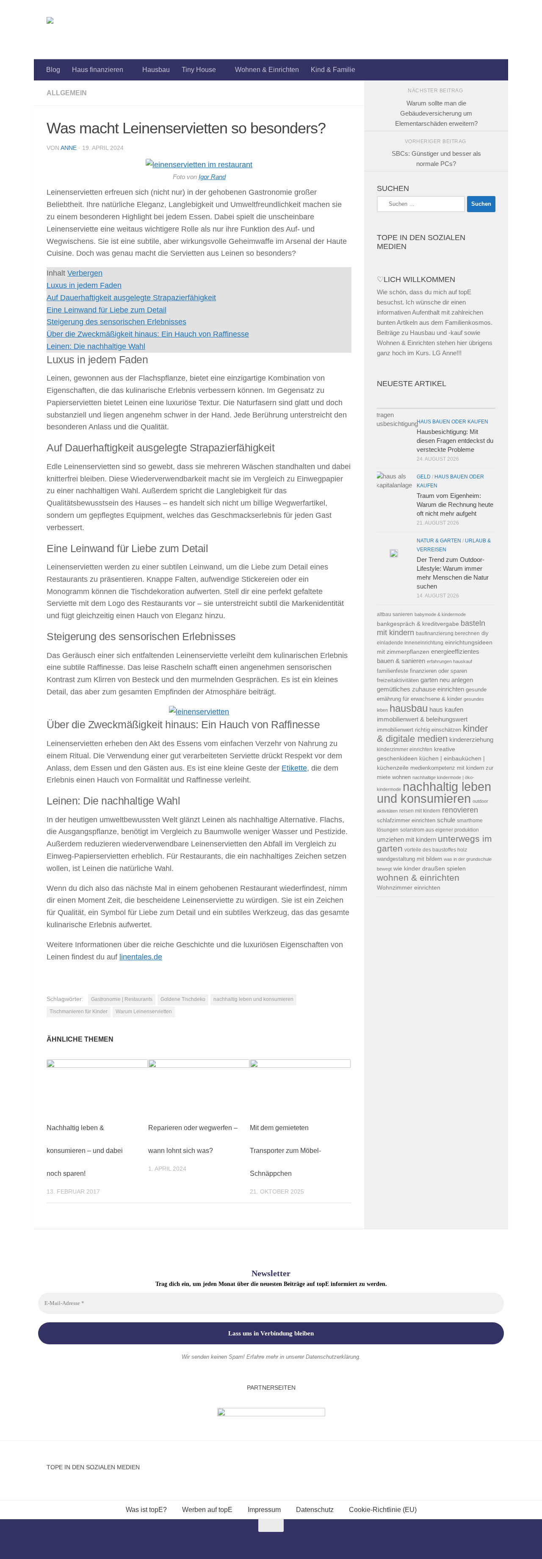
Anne (69, 147)
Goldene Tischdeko (182, 999)
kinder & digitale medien (432, 733)
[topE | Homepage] (69, 29)
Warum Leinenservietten (144, 1011)
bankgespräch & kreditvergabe (418, 624)
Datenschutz (315, 1509)
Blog (53, 69)
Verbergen (84, 273)
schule (446, 820)
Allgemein (67, 93)
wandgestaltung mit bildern (409, 859)
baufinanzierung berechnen (448, 633)
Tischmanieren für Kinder (79, 1011)
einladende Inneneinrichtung (410, 642)
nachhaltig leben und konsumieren (253, 999)
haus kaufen (446, 709)
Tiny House (199, 69)
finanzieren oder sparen (438, 671)
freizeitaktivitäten (398, 680)
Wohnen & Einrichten (267, 69)
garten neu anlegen (446, 680)
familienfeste (392, 671)
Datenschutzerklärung (332, 1357)
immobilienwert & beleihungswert (422, 719)
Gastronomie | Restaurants (121, 999)
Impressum (264, 1509)
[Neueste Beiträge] (406, 400)
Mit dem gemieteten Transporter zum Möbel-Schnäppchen (285, 1150)
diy (485, 633)
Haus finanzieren (97, 69)
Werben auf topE (207, 1509)
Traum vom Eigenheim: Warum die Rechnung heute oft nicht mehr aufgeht (455, 504)
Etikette (294, 768)
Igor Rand (212, 177)
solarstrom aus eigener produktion (439, 829)
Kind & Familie (333, 69)
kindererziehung (471, 739)
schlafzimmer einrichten (406, 820)
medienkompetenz (432, 768)
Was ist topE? (146, 1509)
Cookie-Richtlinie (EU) (383, 1509)
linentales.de (140, 957)
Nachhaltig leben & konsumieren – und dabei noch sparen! (85, 1150)
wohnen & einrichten (418, 878)
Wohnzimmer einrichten (408, 888)
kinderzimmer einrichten (404, 749)
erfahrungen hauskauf (449, 661)
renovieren (460, 810)
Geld (424, 477)
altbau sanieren (395, 614)
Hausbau (156, 69)
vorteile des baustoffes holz (435, 849)
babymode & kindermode (440, 614)
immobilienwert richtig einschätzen (419, 730)
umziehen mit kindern (406, 839)
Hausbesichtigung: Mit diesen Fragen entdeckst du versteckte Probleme (455, 440)
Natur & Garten (439, 541)
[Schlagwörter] (465, 400)
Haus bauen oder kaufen (452, 422)
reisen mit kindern (419, 810)
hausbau (409, 708)
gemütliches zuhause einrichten (420, 689)
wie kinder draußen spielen (429, 868)
